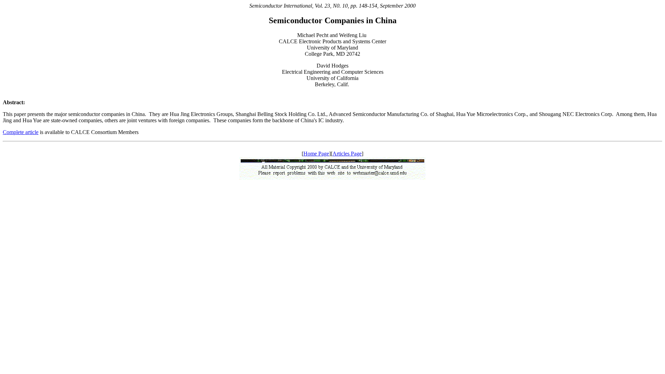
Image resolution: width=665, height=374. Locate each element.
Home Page (316, 154)
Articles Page (347, 154)
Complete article (20, 132)
